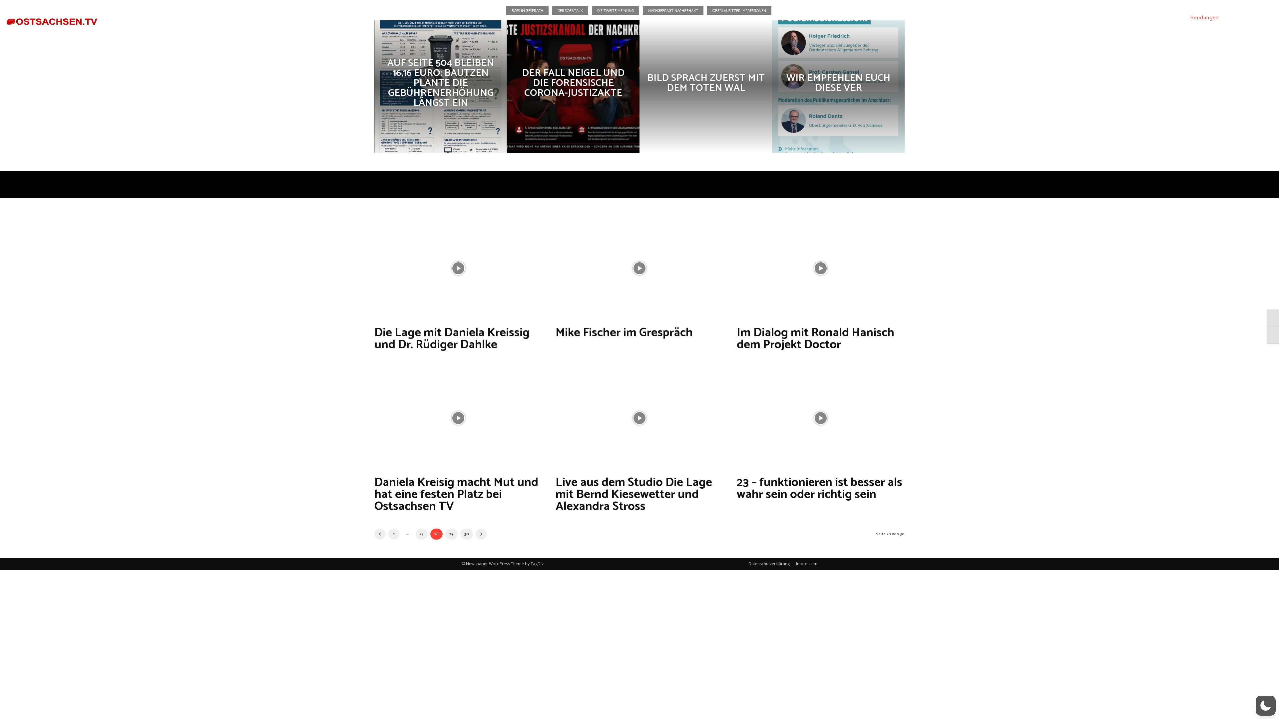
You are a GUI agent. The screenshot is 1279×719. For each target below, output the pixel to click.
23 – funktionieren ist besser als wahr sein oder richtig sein (819, 488)
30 (466, 534)
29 (451, 534)
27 (422, 534)
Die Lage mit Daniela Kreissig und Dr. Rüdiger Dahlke (452, 339)
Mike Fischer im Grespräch (624, 333)
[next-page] (481, 534)
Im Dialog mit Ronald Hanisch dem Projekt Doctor (815, 339)
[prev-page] (380, 534)
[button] (1232, 18)
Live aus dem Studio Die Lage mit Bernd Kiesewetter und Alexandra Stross (634, 494)
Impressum (806, 564)
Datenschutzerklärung (769, 564)
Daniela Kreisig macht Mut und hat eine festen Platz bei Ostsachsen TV (456, 494)
